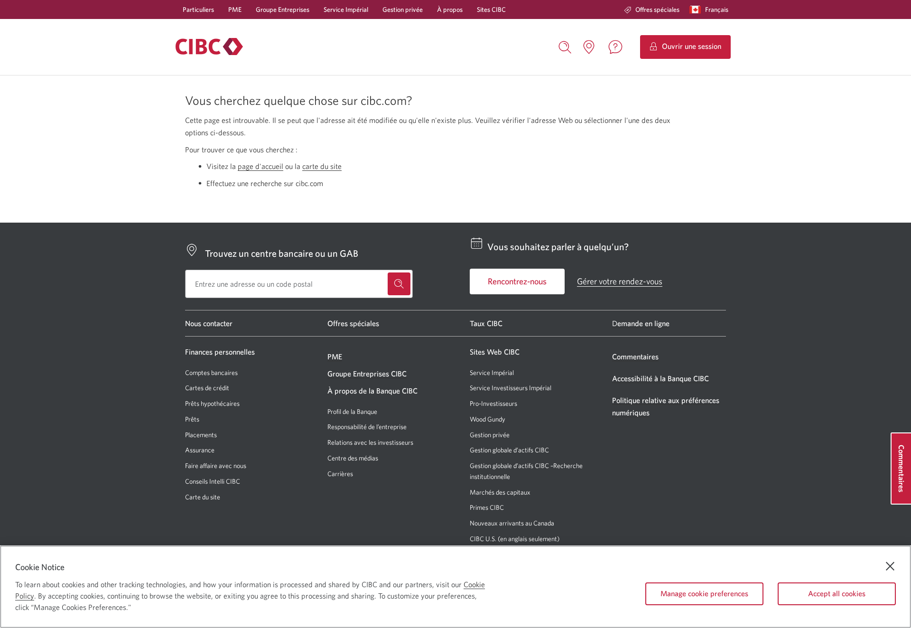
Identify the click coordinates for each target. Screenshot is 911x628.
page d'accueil (260, 166)
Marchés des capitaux (500, 492)
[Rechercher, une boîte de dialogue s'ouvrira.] (565, 46)
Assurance (199, 450)
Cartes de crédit (207, 388)
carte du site (322, 166)
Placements (201, 435)
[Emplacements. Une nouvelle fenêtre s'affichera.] (588, 47)
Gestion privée (402, 9)
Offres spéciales (657, 9)
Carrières (340, 474)
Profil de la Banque (352, 411)
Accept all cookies (836, 593)
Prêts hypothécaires (212, 403)
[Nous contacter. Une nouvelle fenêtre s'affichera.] (615, 47)
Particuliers (198, 9)
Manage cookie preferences (704, 593)
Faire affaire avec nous (215, 465)
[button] (711, 9)
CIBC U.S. (483, 539)
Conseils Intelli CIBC (212, 481)
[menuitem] (652, 9)
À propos (450, 9)
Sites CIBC (491, 9)
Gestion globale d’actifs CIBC (509, 450)
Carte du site (202, 497)
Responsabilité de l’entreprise (367, 427)
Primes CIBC (487, 508)
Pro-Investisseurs (493, 404)
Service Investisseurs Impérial (510, 388)
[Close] (890, 566)
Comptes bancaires (211, 372)
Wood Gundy (487, 419)
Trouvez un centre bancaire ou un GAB (281, 253)
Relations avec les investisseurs (370, 442)
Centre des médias (352, 458)
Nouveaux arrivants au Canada (512, 523)
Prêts (192, 419)
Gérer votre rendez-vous (619, 281)
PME (235, 9)
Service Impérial (346, 9)
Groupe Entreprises (282, 9)
